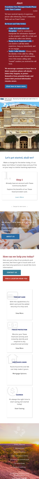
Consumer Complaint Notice (19, 456)
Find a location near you (16, 279)
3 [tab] (22, 205)
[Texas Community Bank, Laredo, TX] (19, 106)
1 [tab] (17, 205)
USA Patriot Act (19, 448)
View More (19, 313)
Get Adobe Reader (19, 463)
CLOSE (35, 11)
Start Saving (19, 409)
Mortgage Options (20, 374)
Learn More (19, 197)
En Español (19, 440)
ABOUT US (10, 237)
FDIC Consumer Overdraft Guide (19, 459)
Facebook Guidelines (19, 467)
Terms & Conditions (19, 452)
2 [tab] (19, 205)
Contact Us (12, 272)
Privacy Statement (19, 444)
